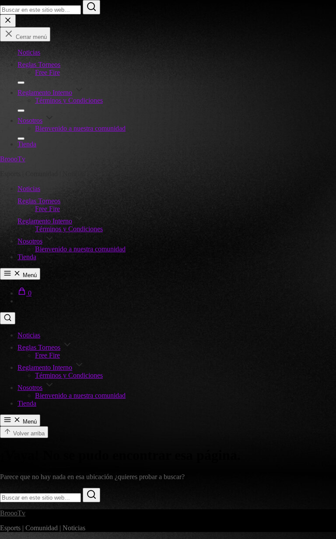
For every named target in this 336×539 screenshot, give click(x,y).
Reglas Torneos (39, 64)
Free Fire (47, 72)
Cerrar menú (30, 37)
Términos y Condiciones (69, 100)
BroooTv (12, 159)
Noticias (29, 52)
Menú (29, 275)
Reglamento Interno (45, 92)
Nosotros (30, 120)
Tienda (27, 144)
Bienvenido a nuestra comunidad (80, 128)
